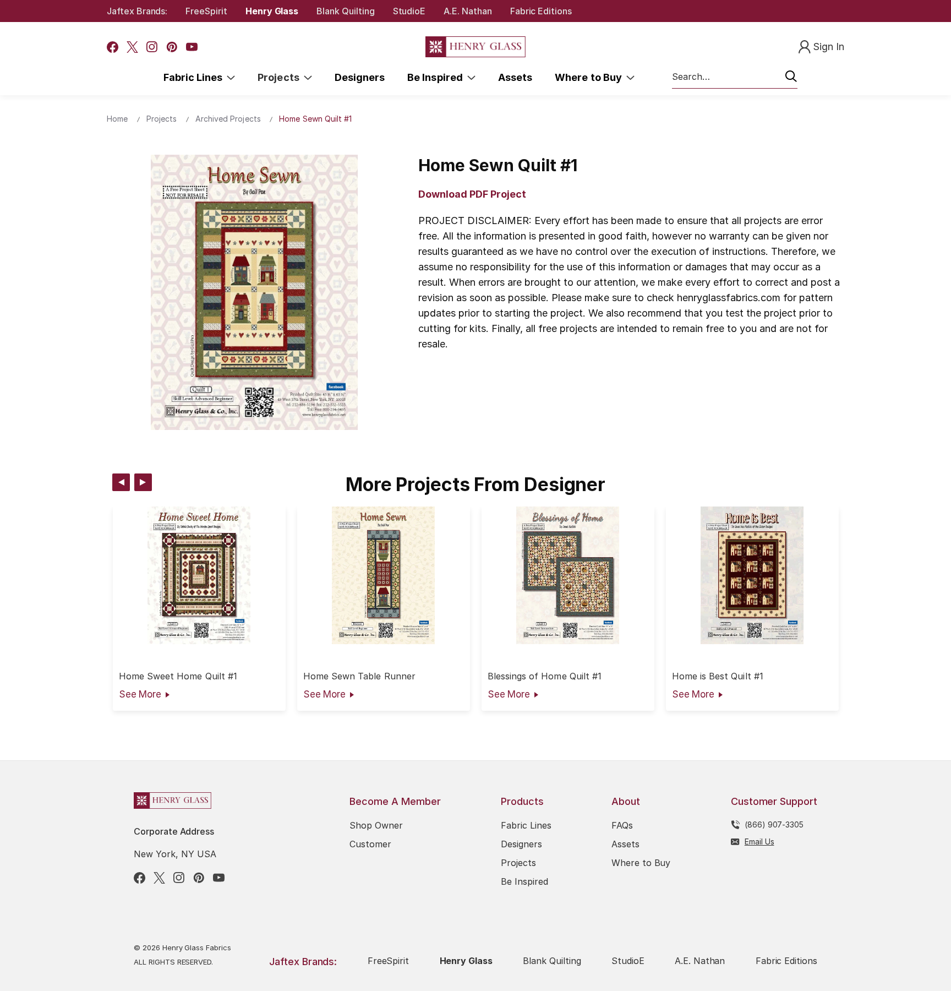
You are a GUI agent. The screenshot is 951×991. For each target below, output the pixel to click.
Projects (281, 77)
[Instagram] (152, 47)
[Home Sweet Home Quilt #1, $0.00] (199, 575)
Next (143, 482)
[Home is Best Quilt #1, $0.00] (752, 575)
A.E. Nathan (467, 11)
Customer (370, 844)
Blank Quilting (345, 11)
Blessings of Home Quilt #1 (545, 676)
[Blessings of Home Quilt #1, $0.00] (568, 575)
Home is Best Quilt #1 (717, 676)
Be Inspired (437, 77)
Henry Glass (271, 11)
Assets (515, 77)
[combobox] (734, 77)
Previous (121, 482)
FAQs (622, 825)
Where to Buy (590, 77)
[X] (132, 47)
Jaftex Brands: (137, 11)
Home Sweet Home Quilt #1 (178, 676)
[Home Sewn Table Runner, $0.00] (383, 575)
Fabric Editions (541, 11)
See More (140, 694)
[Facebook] (112, 47)
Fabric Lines (195, 77)
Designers (360, 77)
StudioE (409, 11)
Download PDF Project (472, 194)
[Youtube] (192, 47)
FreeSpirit (206, 11)
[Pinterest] (172, 47)
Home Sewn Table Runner (359, 676)
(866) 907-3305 (774, 824)
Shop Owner (376, 825)
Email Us (759, 841)
